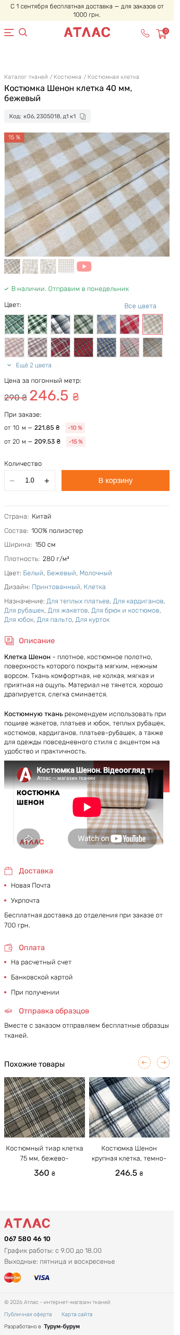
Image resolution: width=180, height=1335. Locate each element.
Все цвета (140, 306)
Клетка (95, 587)
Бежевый (61, 573)
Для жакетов (68, 610)
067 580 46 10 (27, 1239)
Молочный (96, 573)
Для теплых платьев (78, 601)
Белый (33, 573)
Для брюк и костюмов (125, 610)
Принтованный (56, 587)
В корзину (115, 480)
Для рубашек (24, 610)
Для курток (92, 619)
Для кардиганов (138, 601)
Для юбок (18, 619)
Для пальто (54, 619)
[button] (144, 1062)
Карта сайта (77, 1314)
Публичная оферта (28, 1314)
